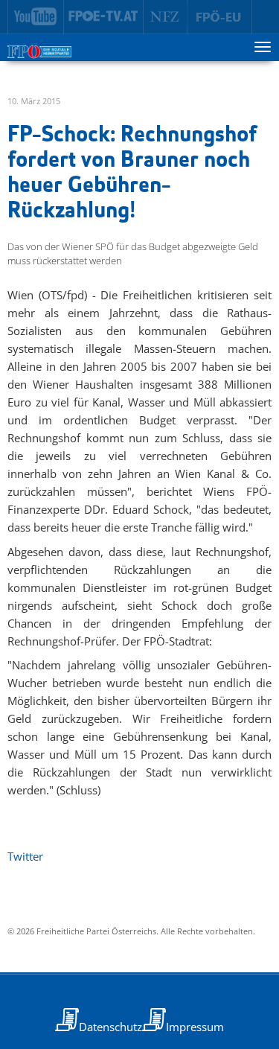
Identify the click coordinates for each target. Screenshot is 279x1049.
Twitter (25, 856)
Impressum (195, 1026)
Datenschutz (110, 1026)
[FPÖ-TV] (104, 17)
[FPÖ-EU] (219, 17)
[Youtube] (35, 17)
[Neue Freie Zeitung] (165, 17)
